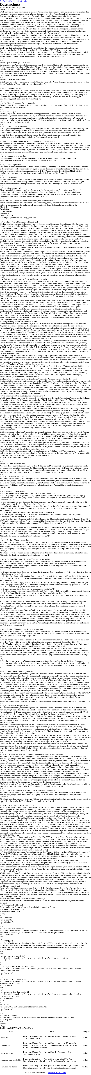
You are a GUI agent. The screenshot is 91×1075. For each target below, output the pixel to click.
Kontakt (24, 1)
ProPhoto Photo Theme (57, 1073)
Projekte (10, 1)
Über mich (17, 1)
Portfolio (3, 1)
